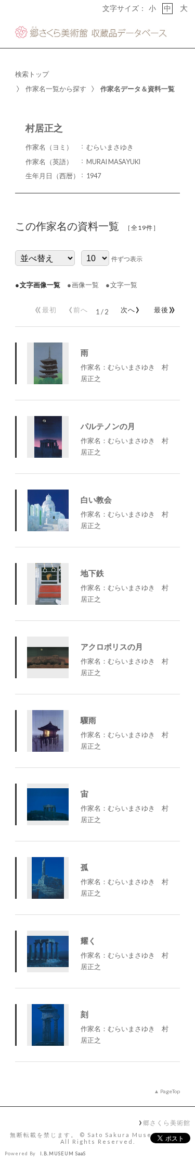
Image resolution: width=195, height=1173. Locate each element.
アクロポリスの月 (112, 646)
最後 (163, 307)
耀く (88, 940)
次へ (128, 307)
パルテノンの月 (108, 426)
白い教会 (96, 499)
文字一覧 (123, 284)
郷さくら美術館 (166, 1122)
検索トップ (32, 74)
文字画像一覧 (40, 284)
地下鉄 (92, 573)
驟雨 (88, 720)
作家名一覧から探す (55, 88)
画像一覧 (85, 284)
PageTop (170, 1091)
